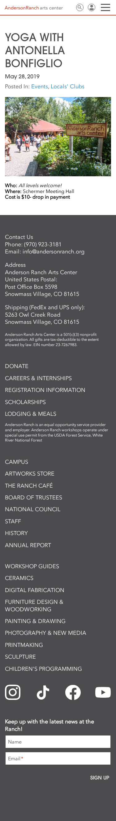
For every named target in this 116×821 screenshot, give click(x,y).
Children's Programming (43, 668)
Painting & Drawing (35, 621)
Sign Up (99, 778)
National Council (32, 509)
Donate (16, 366)
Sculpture (20, 656)
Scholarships (25, 402)
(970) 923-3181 (43, 244)
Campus (16, 462)
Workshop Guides (32, 566)
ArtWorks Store (29, 473)
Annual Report (28, 545)
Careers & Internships (38, 378)
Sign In (91, 7)
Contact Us (68, 7)
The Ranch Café (29, 485)
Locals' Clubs (67, 86)
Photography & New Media (45, 633)
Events (39, 86)
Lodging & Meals (30, 413)
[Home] (34, 8)
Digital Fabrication (34, 590)
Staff (13, 521)
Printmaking (24, 645)
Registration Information (45, 390)
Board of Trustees (33, 497)
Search (80, 7)
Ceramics (19, 578)
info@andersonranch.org (53, 251)
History (16, 533)
